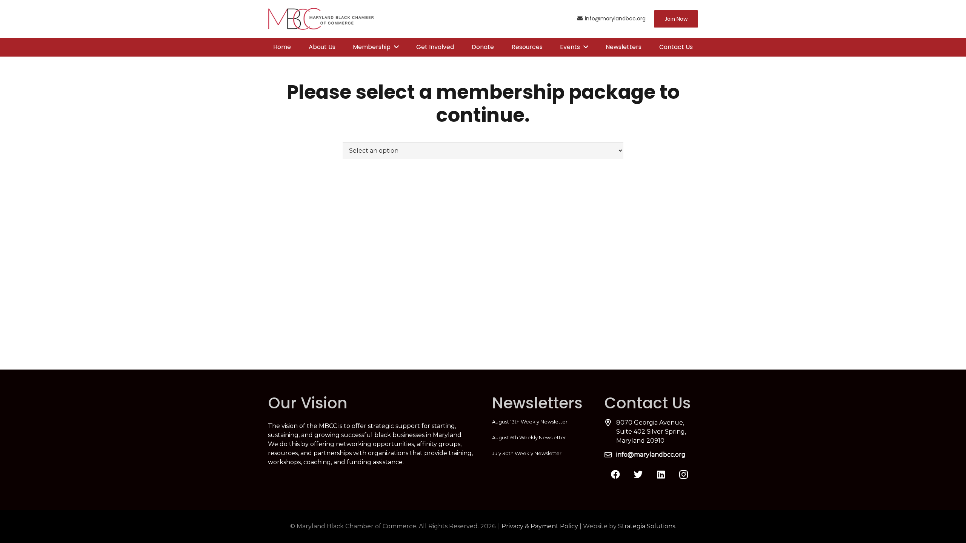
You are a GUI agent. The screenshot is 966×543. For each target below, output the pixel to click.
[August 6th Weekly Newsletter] (539, 437)
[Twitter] (638, 474)
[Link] (321, 19)
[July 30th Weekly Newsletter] (539, 453)
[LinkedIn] (660, 474)
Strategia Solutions (646, 526)
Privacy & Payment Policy (539, 526)
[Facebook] (615, 474)
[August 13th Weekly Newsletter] (539, 421)
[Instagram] (683, 474)
